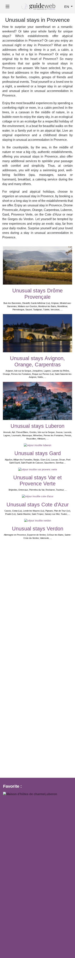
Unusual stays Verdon (37, 529)
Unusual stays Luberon (37, 426)
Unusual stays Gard (37, 453)
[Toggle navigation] (7, 6)
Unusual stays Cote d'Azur (38, 505)
